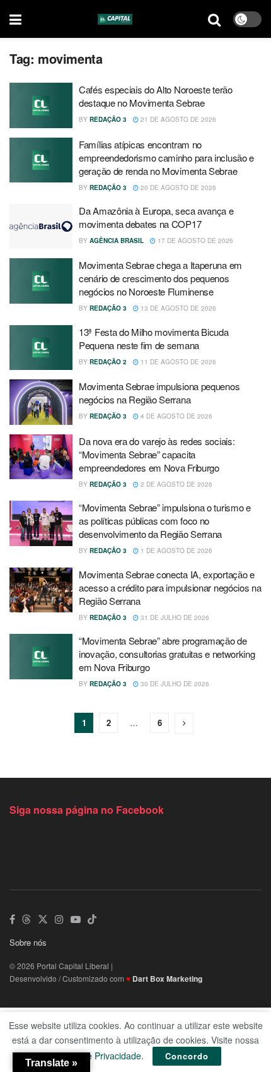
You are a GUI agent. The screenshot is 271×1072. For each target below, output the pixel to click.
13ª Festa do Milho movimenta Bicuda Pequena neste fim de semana (154, 338)
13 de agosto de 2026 (177, 308)
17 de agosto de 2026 (194, 240)
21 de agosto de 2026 (177, 119)
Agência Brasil (116, 240)
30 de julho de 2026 (174, 683)
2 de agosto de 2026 (175, 484)
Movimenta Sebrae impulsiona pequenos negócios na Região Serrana (159, 392)
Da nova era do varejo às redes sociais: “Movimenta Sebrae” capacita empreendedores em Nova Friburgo (156, 454)
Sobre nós (28, 942)
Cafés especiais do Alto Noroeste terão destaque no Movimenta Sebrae (156, 96)
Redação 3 (108, 119)
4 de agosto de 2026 (175, 416)
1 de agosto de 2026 (175, 550)
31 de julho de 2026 (174, 617)
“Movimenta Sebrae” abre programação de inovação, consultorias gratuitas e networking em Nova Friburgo (167, 654)
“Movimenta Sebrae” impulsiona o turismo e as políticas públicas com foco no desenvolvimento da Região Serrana (165, 520)
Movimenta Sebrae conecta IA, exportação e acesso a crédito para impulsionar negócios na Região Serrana (170, 587)
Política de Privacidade (95, 1055)
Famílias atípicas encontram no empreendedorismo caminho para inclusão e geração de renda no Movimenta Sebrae (166, 157)
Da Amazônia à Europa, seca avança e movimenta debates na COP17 (156, 217)
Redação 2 (108, 361)
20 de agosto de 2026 (177, 187)
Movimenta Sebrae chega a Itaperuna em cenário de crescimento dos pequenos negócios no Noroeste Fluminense (160, 278)
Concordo (187, 1056)
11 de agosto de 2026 (177, 361)
